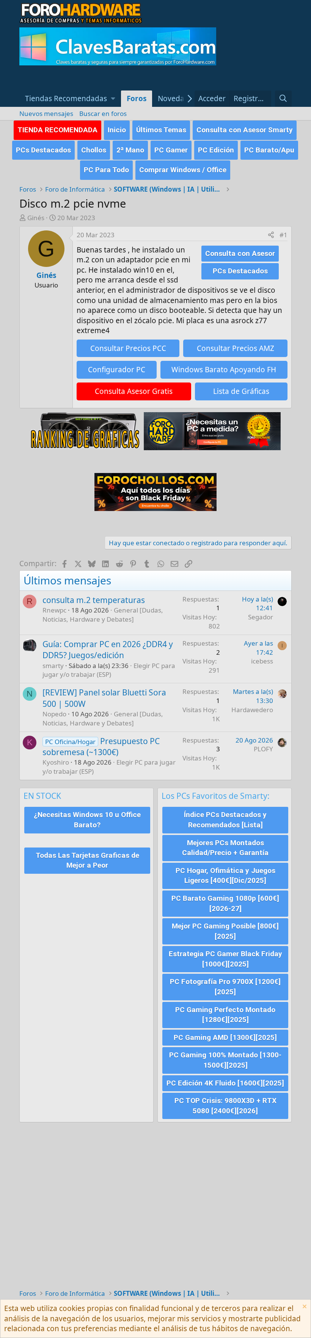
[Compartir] (271, 235)
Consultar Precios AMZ (235, 348)
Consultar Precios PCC (128, 348)
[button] (70, 98)
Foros (136, 98)
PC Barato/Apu (269, 150)
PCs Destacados (43, 150)
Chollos (93, 150)
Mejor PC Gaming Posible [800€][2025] (225, 931)
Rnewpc (54, 610)
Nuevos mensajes (46, 113)
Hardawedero (252, 709)
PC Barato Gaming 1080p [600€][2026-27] (225, 903)
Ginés (35, 217)
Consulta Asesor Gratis (134, 391)
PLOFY (263, 748)
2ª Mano (130, 150)
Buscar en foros (103, 113)
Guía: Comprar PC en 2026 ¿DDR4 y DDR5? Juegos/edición (107, 649)
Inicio (117, 129)
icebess (262, 661)
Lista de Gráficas (241, 391)
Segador (260, 617)
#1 (283, 234)
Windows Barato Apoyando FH (223, 370)
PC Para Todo (106, 169)
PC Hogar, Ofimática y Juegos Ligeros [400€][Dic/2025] (225, 875)
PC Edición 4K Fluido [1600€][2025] (225, 1083)
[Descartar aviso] (303, 1307)
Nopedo (54, 713)
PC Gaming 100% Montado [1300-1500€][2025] (225, 1060)
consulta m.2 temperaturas (93, 600)
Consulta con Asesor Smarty (244, 129)
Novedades (177, 98)
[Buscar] (283, 98)
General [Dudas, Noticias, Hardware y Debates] (102, 615)
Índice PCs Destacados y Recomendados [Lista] (225, 819)
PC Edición (216, 150)
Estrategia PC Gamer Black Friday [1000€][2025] (225, 958)
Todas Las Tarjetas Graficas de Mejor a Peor (87, 860)
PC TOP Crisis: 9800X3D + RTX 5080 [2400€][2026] (225, 1105)
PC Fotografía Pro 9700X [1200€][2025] (225, 986)
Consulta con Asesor (240, 253)
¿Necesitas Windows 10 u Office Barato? (87, 819)
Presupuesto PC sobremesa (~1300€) (101, 746)
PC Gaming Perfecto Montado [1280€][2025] (225, 1014)
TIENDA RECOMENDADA (57, 129)
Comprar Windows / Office (182, 169)
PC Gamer (171, 150)
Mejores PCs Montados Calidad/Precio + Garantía (225, 847)
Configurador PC (116, 370)
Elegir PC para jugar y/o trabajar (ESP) (108, 670)
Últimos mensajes (67, 580)
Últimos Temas (161, 129)
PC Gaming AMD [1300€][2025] (225, 1037)
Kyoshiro (55, 762)
